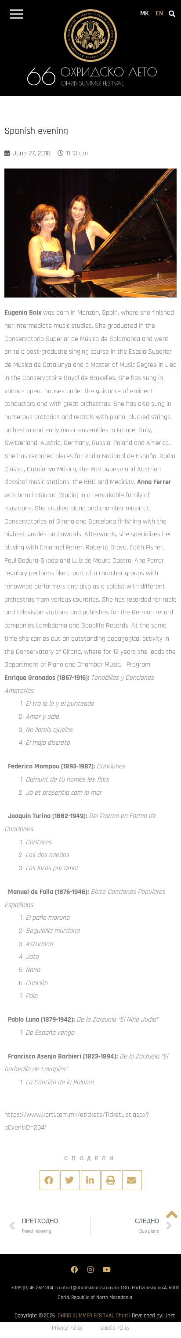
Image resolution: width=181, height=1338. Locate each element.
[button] (16, 15)
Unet (169, 1315)
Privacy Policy (67, 1327)
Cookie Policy (115, 1327)
